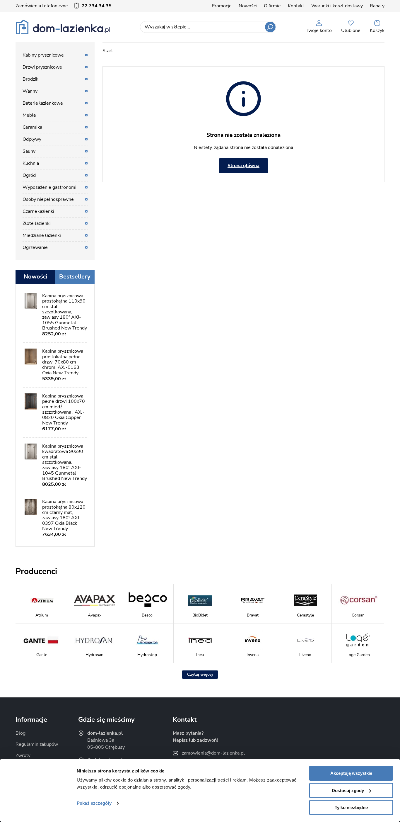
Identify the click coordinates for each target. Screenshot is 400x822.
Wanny (30, 91)
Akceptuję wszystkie (351, 773)
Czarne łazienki (38, 211)
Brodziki (31, 79)
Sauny (29, 151)
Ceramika (32, 127)
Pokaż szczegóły (94, 803)
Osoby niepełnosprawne (48, 199)
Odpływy (32, 139)
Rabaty (377, 6)
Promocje (222, 6)
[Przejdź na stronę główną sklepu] (63, 27)
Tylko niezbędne (351, 807)
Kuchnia (31, 163)
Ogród (29, 175)
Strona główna (243, 165)
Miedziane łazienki (42, 235)
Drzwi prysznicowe (42, 67)
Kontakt (296, 6)
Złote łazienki (37, 223)
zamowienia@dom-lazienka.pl (213, 753)
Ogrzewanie (35, 247)
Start (107, 50)
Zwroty (23, 755)
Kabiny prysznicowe (43, 55)
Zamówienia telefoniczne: (64, 6)
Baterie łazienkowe (43, 103)
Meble (29, 115)
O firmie (272, 6)
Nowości (248, 6)
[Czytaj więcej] (200, 674)
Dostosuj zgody (348, 790)
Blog (20, 733)
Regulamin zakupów (37, 744)
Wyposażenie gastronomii (50, 187)
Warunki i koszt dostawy (337, 6)
